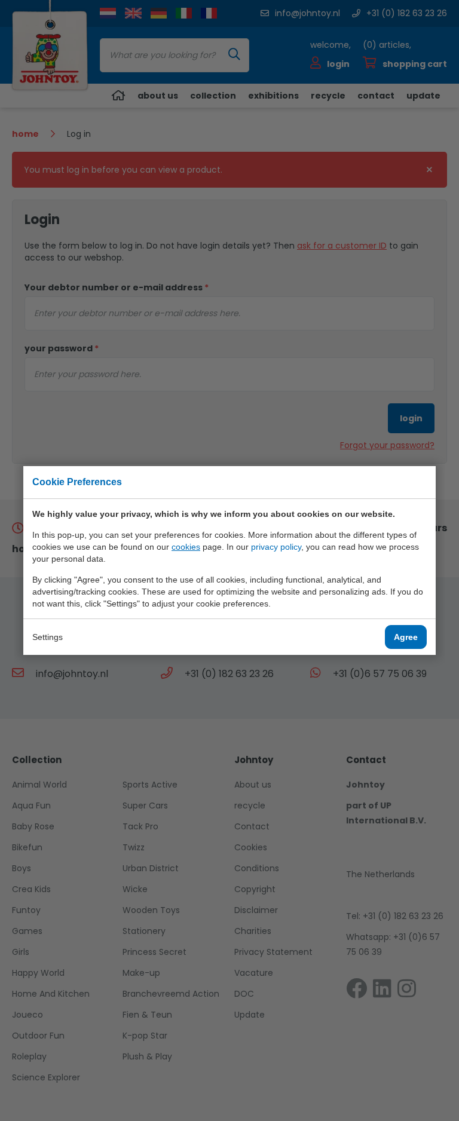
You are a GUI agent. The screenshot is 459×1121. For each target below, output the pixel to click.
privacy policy (276, 547)
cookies (186, 547)
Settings (47, 637)
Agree (406, 637)
